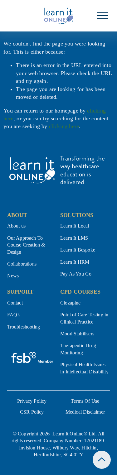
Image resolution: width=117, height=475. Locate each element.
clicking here (64, 126)
